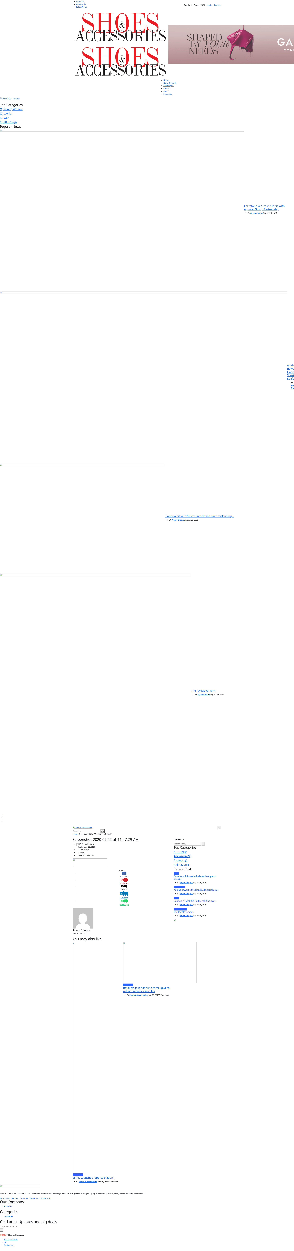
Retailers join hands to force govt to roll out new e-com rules (146, 989)
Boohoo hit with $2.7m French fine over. (195, 900)
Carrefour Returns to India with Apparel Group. (195, 877)
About (166, 91)
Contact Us (81, 4)
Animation (182, 864)
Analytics (181, 860)
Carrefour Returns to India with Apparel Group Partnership (264, 207)
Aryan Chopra (256, 213)
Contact (166, 88)
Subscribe (167, 94)
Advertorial (182, 856)
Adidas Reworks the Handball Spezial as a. (196, 889)
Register (217, 5)
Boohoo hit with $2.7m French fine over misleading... (199, 516)
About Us (80, 1)
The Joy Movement (203, 690)
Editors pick (168, 85)
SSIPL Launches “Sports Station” (93, 1177)
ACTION (180, 852)
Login (209, 5)
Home (166, 80)
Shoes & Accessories (88, 1181)
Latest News (81, 7)
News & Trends (170, 83)
